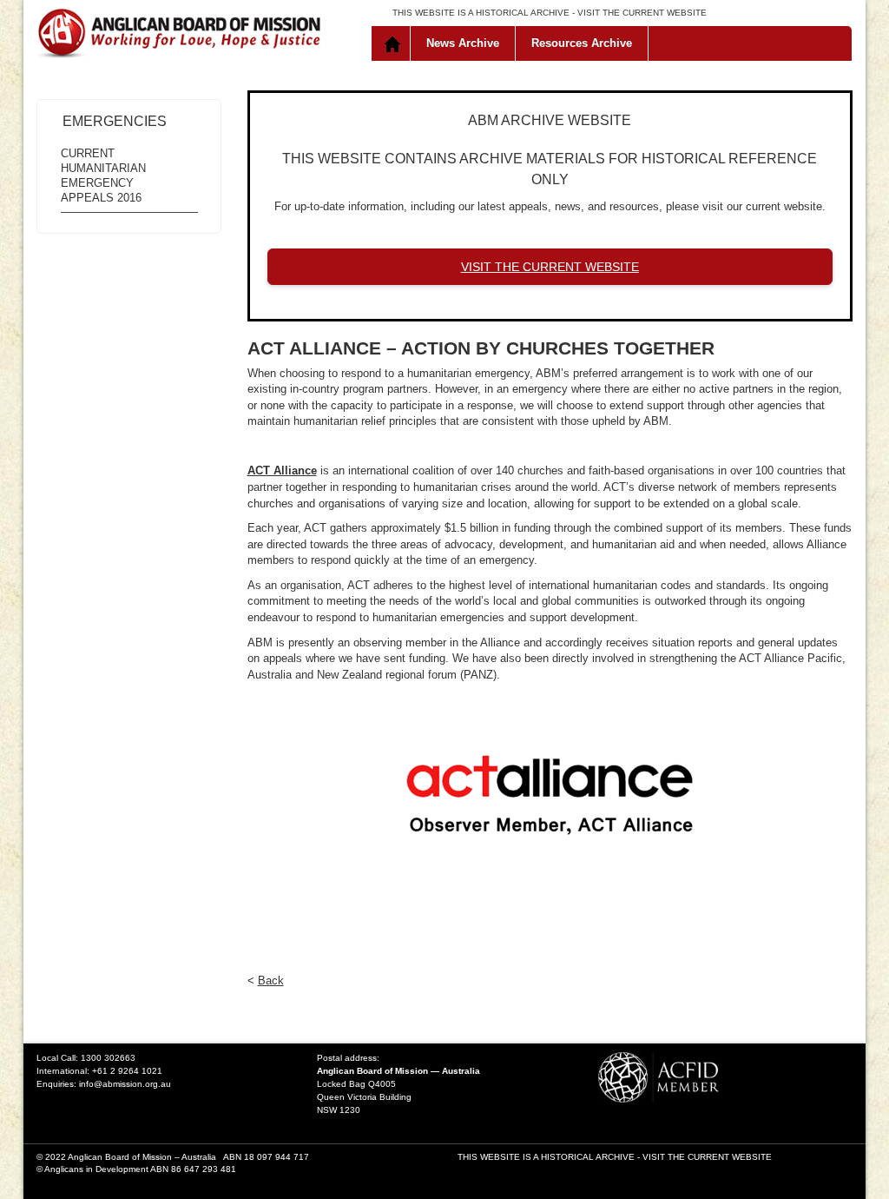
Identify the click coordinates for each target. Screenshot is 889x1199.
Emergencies (115, 121)
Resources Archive (581, 43)
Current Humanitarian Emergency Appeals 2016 (103, 175)
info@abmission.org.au (125, 1084)
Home (395, 43)
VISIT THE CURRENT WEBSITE (642, 12)
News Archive (462, 43)
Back (271, 980)
